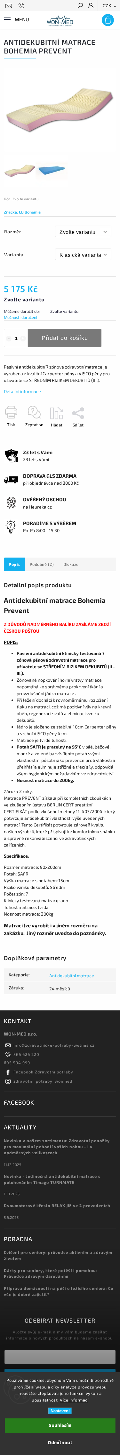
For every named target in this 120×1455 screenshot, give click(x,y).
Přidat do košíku (65, 338)
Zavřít (100, 436)
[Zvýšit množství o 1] (23, 338)
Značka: (22, 211)
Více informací (74, 1399)
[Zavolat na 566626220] (22, 6)
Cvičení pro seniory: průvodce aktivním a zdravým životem (58, 1255)
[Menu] (16, 19)
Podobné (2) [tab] (42, 564)
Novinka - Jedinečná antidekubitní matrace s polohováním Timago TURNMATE (52, 1179)
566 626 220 (26, 1054)
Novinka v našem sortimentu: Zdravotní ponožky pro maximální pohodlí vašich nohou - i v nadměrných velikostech (57, 1146)
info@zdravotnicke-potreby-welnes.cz (53, 1045)
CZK (107, 6)
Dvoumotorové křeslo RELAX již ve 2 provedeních (57, 1205)
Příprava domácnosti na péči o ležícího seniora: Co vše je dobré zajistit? (58, 1291)
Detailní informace (22, 391)
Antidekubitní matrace (71, 975)
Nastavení (60, 1411)
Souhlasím (60, 1425)
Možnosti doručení (20, 317)
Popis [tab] (14, 564)
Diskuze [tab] (71, 564)
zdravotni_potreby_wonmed (42, 1081)
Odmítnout (60, 1442)
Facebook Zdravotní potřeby (43, 1071)
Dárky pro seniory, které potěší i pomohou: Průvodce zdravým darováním (50, 1273)
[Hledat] (80, 6)
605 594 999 (17, 1062)
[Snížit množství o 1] (9, 338)
